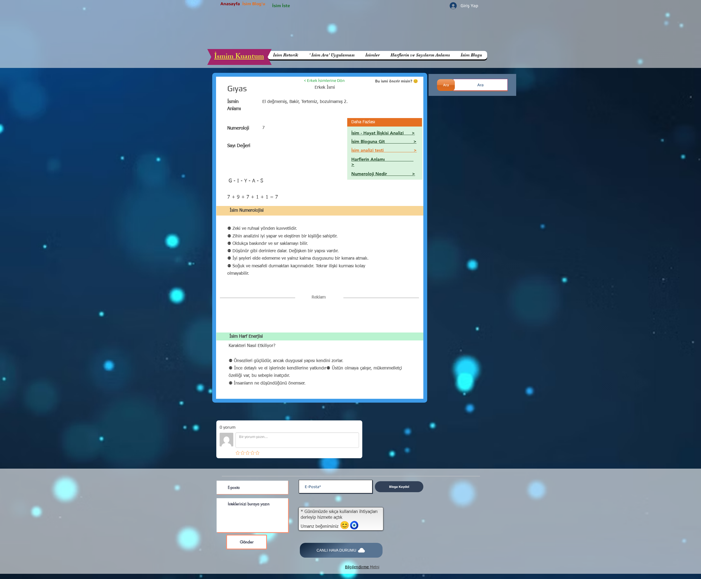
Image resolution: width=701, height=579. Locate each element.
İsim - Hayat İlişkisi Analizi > (383, 133)
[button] (420, 55)
